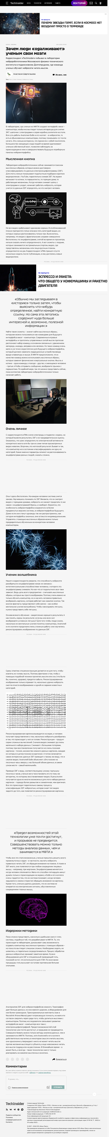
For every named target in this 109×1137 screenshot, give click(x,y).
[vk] (11, 1109)
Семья (31, 79)
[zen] (18, 1109)
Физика (13, 44)
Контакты (9, 1122)
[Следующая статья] (54, 1094)
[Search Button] (96, 3)
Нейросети (25, 79)
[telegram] (15, 1109)
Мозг (10, 79)
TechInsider (17, 3)
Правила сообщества (13, 1115)
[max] (22, 1109)
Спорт (14, 79)
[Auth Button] (100, 3)
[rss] (7, 1109)
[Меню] (7, 3)
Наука (8, 44)
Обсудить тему (61, 75)
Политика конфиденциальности (13, 1119)
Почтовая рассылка (91, 3)
